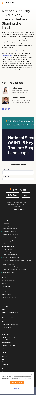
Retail (3, 309)
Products (5, 223)
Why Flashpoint (7, 322)
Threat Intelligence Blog (8, 337)
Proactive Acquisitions (9, 252)
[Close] (32, 374)
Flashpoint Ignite (6, 226)
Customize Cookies (17, 387)
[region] (17, 383)
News (3, 362)
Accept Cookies (17, 382)
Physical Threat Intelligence (10, 234)
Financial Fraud (6, 286)
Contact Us (5, 364)
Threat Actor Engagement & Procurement (14, 269)
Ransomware (5, 283)
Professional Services (8, 264)
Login (26, 195)
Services (5, 243)
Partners (4, 348)
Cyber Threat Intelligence (10, 228)
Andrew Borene (7, 55)
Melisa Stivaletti (17, 51)
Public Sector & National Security (11, 317)
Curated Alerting (7, 249)
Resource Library (6, 342)
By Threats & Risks (8, 280)
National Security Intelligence (11, 237)
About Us (4, 356)
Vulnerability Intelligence (9, 231)
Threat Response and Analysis (11, 267)
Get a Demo (12, 195)
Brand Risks (5, 291)
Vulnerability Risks (7, 294)
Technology (5, 315)
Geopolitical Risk (6, 300)
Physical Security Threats (9, 297)
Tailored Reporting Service (10, 254)
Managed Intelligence (8, 246)
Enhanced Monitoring (8, 272)
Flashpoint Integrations (8, 241)
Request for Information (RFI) (11, 257)
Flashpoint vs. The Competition (10, 324)
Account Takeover (7, 289)
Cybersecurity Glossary (8, 345)
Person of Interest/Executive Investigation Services (17, 260)
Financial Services (7, 306)
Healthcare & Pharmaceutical (10, 312)
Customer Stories (6, 327)
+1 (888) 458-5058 (18, 209)
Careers (4, 359)
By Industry (6, 304)
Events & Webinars (7, 340)
